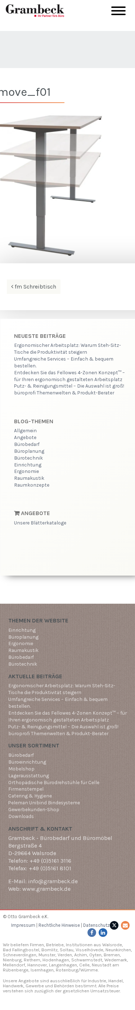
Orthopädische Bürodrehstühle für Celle (53, 782)
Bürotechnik (28, 458)
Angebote (25, 437)
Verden (64, 954)
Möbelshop (21, 769)
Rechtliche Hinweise (59, 925)
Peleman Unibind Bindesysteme (44, 802)
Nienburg (12, 959)
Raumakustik (29, 478)
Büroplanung (29, 451)
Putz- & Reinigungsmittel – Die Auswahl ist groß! (69, 386)
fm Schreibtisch (34, 286)
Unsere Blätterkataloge (40, 523)
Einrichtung (27, 465)
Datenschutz (96, 925)
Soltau (66, 949)
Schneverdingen (19, 954)
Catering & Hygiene (30, 796)
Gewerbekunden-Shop (33, 809)
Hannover (37, 964)
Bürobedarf (27, 444)
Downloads (21, 816)
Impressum (23, 925)
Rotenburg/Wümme (77, 970)
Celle (84, 964)
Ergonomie (26, 471)
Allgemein (25, 430)
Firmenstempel (26, 789)
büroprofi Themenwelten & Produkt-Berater (64, 392)
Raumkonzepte (31, 485)
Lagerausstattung (28, 775)
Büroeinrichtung (27, 762)
